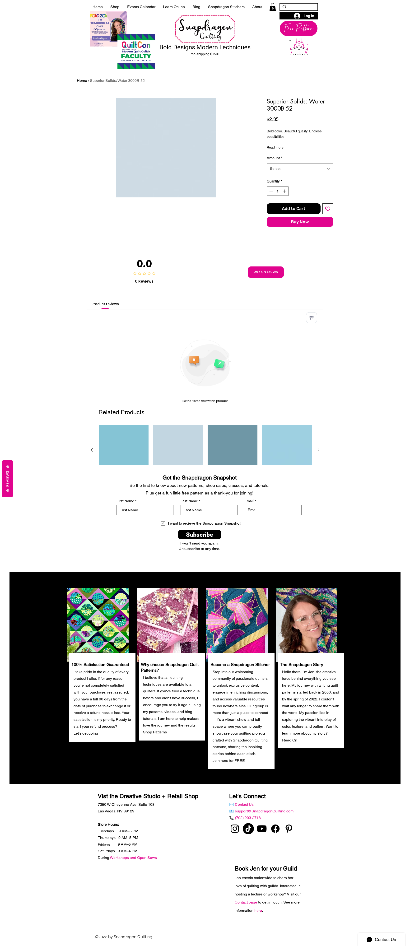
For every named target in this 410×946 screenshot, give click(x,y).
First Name (125, 501)
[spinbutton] (278, 191)
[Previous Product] (92, 450)
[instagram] (234, 828)
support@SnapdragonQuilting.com (264, 811)
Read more (275, 147)
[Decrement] (270, 191)
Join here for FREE (229, 760)
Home (82, 80)
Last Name (189, 501)
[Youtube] (261, 828)
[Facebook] (275, 828)
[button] (272, 7)
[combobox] (300, 168)
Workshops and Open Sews (133, 857)
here (258, 910)
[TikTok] (248, 828)
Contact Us (244, 804)
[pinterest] (288, 828)
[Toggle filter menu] (311, 317)
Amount (274, 158)
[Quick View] (124, 450)
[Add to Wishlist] (327, 208)
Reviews (7, 479)
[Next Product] (318, 450)
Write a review (266, 272)
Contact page (246, 902)
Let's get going (86, 733)
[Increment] (285, 191)
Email (249, 501)
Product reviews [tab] (105, 304)
